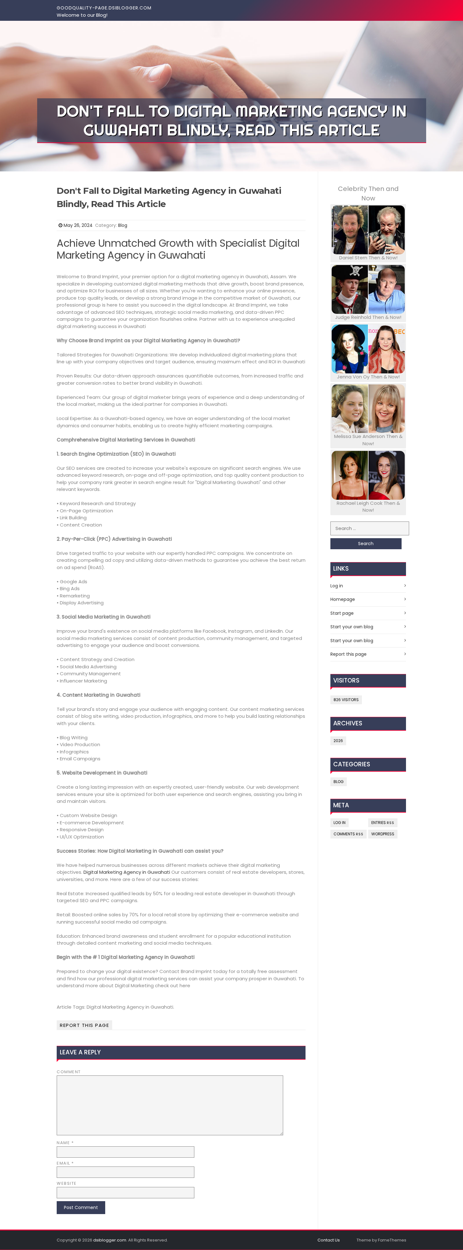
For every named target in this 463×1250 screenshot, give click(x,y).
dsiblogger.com (109, 1240)
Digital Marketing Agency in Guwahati (126, 872)
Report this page (84, 1025)
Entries (382, 822)
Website (67, 1183)
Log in (336, 586)
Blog (122, 225)
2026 (338, 740)
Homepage (342, 599)
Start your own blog (351, 627)
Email (65, 1163)
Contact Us (328, 1240)
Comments (348, 834)
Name (65, 1143)
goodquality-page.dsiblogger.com (104, 8)
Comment (69, 1072)
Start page (342, 613)
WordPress (382, 834)
